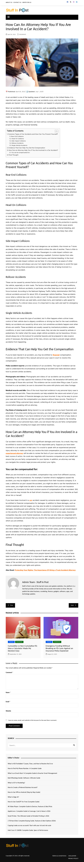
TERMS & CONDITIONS (59, 856)
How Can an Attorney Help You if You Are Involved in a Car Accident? (33, 150)
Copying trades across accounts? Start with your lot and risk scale (29, 825)
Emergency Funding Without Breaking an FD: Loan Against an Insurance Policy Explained (59, 648)
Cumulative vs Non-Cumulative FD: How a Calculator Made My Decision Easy (22, 648)
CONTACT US (17, 2)
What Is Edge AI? (13, 797)
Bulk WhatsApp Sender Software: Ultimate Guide (24, 778)
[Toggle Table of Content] (55, 131)
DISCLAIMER (72, 856)
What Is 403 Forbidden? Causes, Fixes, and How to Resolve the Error (30, 764)
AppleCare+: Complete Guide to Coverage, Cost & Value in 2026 (29, 811)
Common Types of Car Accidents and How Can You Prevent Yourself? (33, 134)
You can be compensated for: (20, 152)
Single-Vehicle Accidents (19, 145)
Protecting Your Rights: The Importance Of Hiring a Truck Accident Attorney (45, 570)
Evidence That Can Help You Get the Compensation (27, 148)
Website (8, 711)
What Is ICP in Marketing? (16, 783)
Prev (11, 605)
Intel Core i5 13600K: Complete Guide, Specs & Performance (28, 830)
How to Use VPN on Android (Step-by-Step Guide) (24, 792)
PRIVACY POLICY (73, 858)
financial (56, 355)
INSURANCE (22, 34)
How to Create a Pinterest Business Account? (22, 787)
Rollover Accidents (17, 143)
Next (72, 605)
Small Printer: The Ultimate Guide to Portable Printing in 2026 (28, 816)
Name (8, 692)
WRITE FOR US (26, 2)
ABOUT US (9, 2)
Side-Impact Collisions (19, 141)
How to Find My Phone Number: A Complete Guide (24, 768)
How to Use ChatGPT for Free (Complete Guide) (23, 802)
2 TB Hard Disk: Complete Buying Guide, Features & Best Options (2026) (32, 821)
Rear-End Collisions (17, 136)
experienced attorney (14, 453)
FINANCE (11, 642)
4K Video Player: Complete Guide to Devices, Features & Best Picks (30, 806)
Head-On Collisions (18, 138)
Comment (9, 672)
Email (8, 702)
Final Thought (13, 155)
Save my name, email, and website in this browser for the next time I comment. (32, 720)
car (31, 500)
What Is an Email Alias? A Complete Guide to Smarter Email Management (32, 773)
